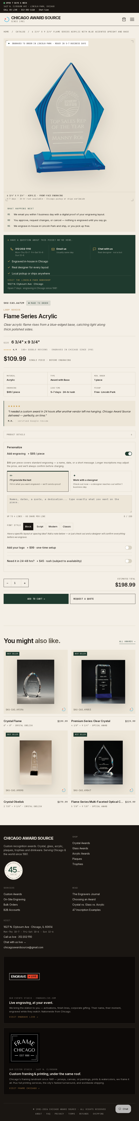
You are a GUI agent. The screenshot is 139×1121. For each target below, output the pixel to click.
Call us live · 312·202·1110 (19, 10)
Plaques (77, 858)
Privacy (59, 1113)
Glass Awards (80, 848)
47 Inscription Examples (86, 909)
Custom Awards (13, 894)
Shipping (98, 1113)
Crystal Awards (81, 843)
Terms (71, 1113)
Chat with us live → (15, 942)
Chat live (44, 10)
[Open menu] (132, 19)
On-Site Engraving (14, 899)
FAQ (48, 1113)
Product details (69, 434)
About (38, 1113)
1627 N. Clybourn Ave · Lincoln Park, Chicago (29, 6)
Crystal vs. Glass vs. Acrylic (88, 904)
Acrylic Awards (81, 853)
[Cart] (124, 19)
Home (6, 31)
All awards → (127, 641)
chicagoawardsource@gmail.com (23, 947)
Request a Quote (83, 598)
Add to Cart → (36, 598)
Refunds (84, 1113)
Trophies (77, 864)
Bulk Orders (11, 904)
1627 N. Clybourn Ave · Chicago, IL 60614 (28, 926)
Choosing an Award (84, 899)
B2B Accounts (12, 909)
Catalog (20, 31)
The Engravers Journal (86, 894)
